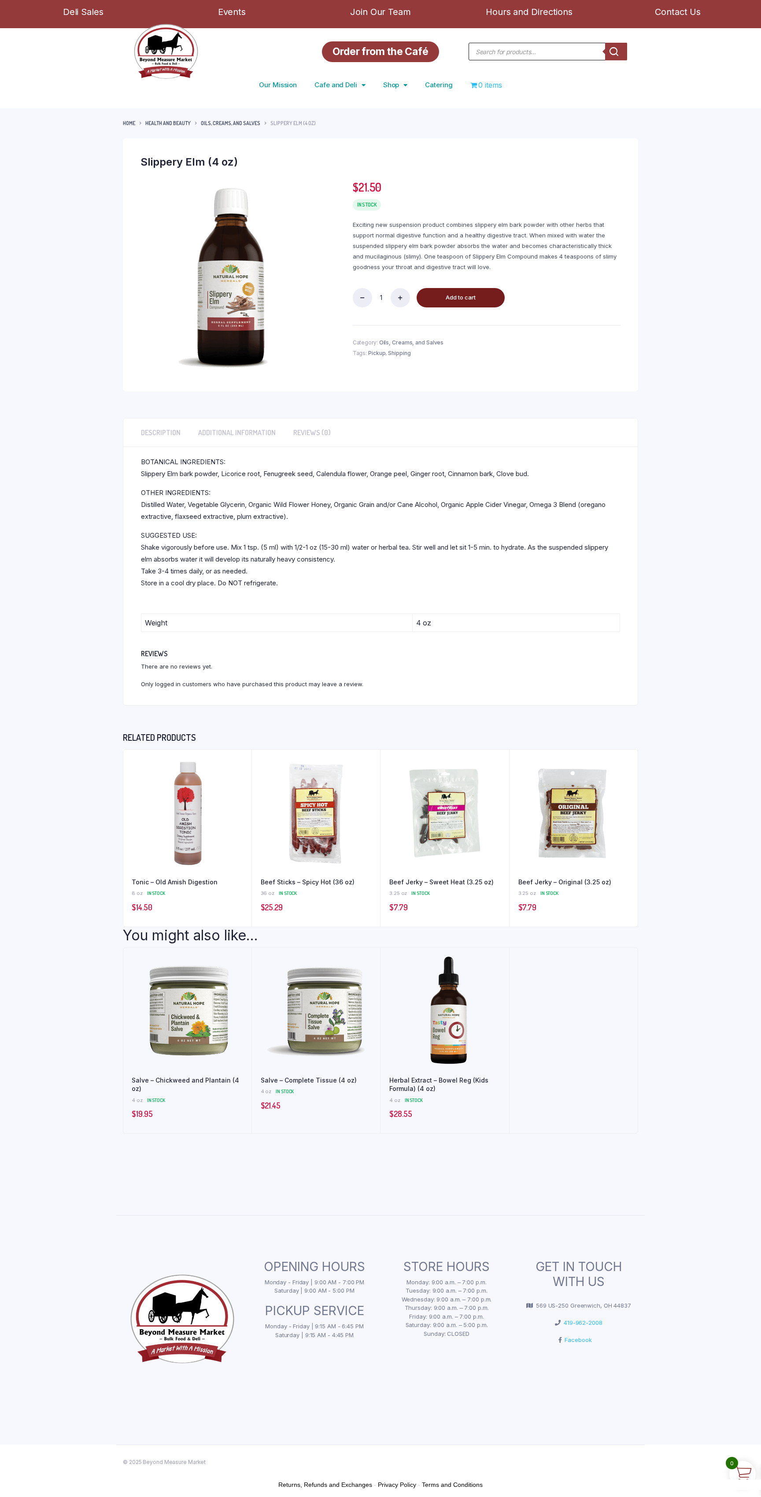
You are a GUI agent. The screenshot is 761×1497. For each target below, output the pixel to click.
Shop (391, 85)
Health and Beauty (168, 123)
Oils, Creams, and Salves (230, 123)
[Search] (616, 51)
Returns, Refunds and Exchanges (325, 1484)
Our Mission (278, 85)
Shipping (399, 353)
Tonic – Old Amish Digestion (175, 882)
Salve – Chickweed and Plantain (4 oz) (185, 1084)
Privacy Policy (397, 1484)
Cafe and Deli (335, 85)
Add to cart (461, 297)
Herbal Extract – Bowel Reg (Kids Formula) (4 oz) (438, 1084)
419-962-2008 (581, 1322)
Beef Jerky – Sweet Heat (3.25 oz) (441, 882)
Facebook (576, 1339)
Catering (438, 85)
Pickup (376, 353)
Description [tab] (161, 432)
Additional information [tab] (237, 432)
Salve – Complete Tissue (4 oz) (309, 1080)
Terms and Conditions (452, 1484)
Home (129, 123)
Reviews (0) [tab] (312, 432)
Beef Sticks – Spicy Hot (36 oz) (308, 882)
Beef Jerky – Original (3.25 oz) (564, 882)
